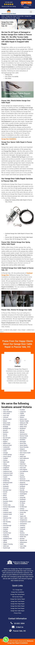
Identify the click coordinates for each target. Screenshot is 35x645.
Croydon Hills (6, 479)
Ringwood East (24, 484)
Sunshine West (24, 510)
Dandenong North (7, 482)
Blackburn (5, 432)
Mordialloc (22, 440)
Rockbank (22, 486)
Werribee (22, 538)
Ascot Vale (6, 415)
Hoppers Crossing (8, 544)
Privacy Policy (17, 613)
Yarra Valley (23, 546)
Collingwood (6, 466)
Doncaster (5, 488)
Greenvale (5, 527)
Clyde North (6, 462)
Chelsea (5, 460)
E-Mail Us (19, 627)
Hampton (5, 529)
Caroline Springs (7, 454)
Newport (22, 454)
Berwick (5, 430)
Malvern (22, 417)
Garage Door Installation (17, 592)
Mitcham (22, 432)
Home (3, 16)
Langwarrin (23, 412)
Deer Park (5, 484)
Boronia (5, 434)
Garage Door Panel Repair (17, 608)
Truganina (22, 527)
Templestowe (23, 520)
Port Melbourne (24, 471)
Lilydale (22, 413)
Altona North (6, 413)
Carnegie (5, 453)
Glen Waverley (7, 522)
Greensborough (7, 525)
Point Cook (23, 468)
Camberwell (6, 447)
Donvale (5, 492)
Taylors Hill (23, 516)
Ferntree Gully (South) (9, 507)
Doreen (5, 494)
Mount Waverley (24, 447)
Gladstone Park (7, 518)
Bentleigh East (7, 428)
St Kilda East (23, 507)
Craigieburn (6, 468)
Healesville (6, 535)
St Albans (22, 503)
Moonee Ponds (24, 436)
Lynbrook (22, 415)
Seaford (22, 496)
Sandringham (23, 494)
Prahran (22, 473)
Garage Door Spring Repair (17, 594)
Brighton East (6, 443)
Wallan (21, 531)
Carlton (5, 451)
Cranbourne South (8, 473)
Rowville (22, 490)
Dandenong (6, 481)
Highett (5, 540)
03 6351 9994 (26, 3)
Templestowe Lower (25, 522)
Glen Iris (5, 520)
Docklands (6, 486)
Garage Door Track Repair (17, 601)
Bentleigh (5, 426)
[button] (12, 360)
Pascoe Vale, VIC (19, 631)
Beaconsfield (6, 425)
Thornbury (22, 525)
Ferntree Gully (6, 505)
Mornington (23, 441)
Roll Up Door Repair (17, 597)
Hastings (5, 531)
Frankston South (7, 514)
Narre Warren (23, 451)
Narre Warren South (25, 453)
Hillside (5, 542)
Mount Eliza (23, 443)
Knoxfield (22, 410)
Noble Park (23, 456)
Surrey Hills (23, 512)
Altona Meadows (7, 412)
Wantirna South (24, 535)
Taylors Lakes (23, 518)
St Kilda (22, 505)
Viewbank (22, 529)
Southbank (22, 499)
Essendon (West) (8, 501)
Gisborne (5, 516)
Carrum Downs (7, 456)
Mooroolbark (23, 438)
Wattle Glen (23, 537)
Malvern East (23, 419)
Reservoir (22, 477)
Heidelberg (6, 537)
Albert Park (6, 410)
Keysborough (6, 548)
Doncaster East (7, 490)
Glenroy (5, 523)
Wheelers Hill (23, 540)
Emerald (5, 499)
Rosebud (22, 488)
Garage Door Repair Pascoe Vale (14, 16)
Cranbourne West (7, 475)
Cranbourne (6, 469)
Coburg (5, 464)
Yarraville (22, 548)
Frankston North (7, 512)
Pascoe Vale (23, 466)
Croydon (5, 477)
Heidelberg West (7, 538)
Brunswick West (7, 445)
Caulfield (5, 458)
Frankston (5, 510)
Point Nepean (23, 469)
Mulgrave (22, 449)
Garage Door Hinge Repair (17, 604)
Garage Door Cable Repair (17, 611)
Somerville (22, 497)
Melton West (23, 426)
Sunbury (22, 509)
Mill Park (22, 430)
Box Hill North (6, 438)
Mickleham (23, 428)
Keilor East (6, 546)
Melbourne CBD (24, 423)
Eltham (5, 496)
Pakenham (22, 464)
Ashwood (5, 417)
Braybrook (5, 440)
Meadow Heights (24, 421)
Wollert (22, 544)
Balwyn (5, 421)
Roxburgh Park (24, 492)
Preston (22, 475)
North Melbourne (24, 458)
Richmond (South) (25, 481)
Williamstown (23, 542)
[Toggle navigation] (31, 12)
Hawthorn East (7, 533)
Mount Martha (23, 445)
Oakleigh (22, 462)
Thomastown (23, 523)
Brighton (5, 441)
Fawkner (5, 503)
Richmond (22, 479)
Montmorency (23, 434)
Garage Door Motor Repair (17, 606)
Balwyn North (6, 423)
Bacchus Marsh (7, 419)
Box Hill (5, 436)
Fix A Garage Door (17, 590)
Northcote (22, 460)
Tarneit (21, 514)
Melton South (23, 425)
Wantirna (22, 533)
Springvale (22, 501)
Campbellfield (6, 449)
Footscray (5, 509)
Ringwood (22, 482)
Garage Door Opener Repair (17, 599)
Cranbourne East (7, 471)
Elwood (5, 497)
